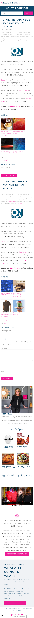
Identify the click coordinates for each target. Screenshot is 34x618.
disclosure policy (21, 41)
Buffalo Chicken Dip (24, 447)
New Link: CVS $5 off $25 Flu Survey (6, 294)
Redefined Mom (10, 2)
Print (5, 157)
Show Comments (9, 175)
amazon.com (12, 40)
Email (6, 160)
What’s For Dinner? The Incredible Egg (9, 448)
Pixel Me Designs (20, 611)
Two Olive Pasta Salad (23, 466)
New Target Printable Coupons (19, 132)
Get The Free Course (15, 603)
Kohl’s (3, 80)
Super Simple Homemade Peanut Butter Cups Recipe (18, 295)
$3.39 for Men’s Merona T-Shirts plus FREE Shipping (6, 314)
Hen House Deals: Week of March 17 (5, 152)
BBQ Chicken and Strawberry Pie (9, 466)
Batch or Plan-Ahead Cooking (19, 313)
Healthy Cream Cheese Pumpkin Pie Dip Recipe (6, 133)
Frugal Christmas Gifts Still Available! (18, 152)
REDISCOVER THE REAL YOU (17, 554)
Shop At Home (24, 90)
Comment (4, 348)
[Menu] (31, 2)
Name (3, 364)
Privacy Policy (17, 610)
